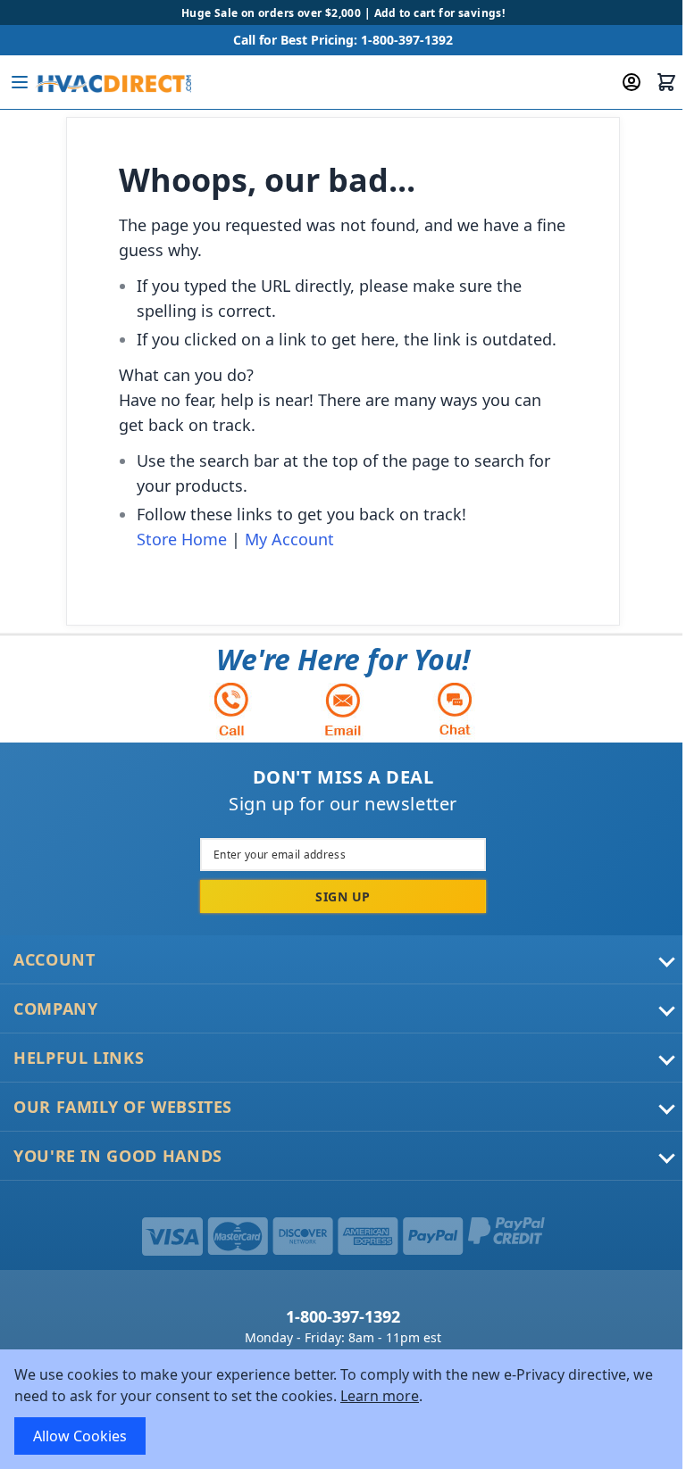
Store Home (182, 539)
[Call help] (231, 709)
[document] (343, 1409)
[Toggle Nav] (19, 82)
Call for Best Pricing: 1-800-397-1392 (343, 39)
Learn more (379, 1396)
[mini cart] (666, 82)
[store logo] (113, 82)
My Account (289, 539)
